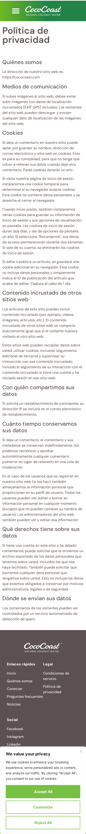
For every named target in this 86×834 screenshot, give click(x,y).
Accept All (43, 791)
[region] (43, 790)
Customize (43, 807)
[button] (16, 11)
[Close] (81, 751)
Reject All (43, 822)
